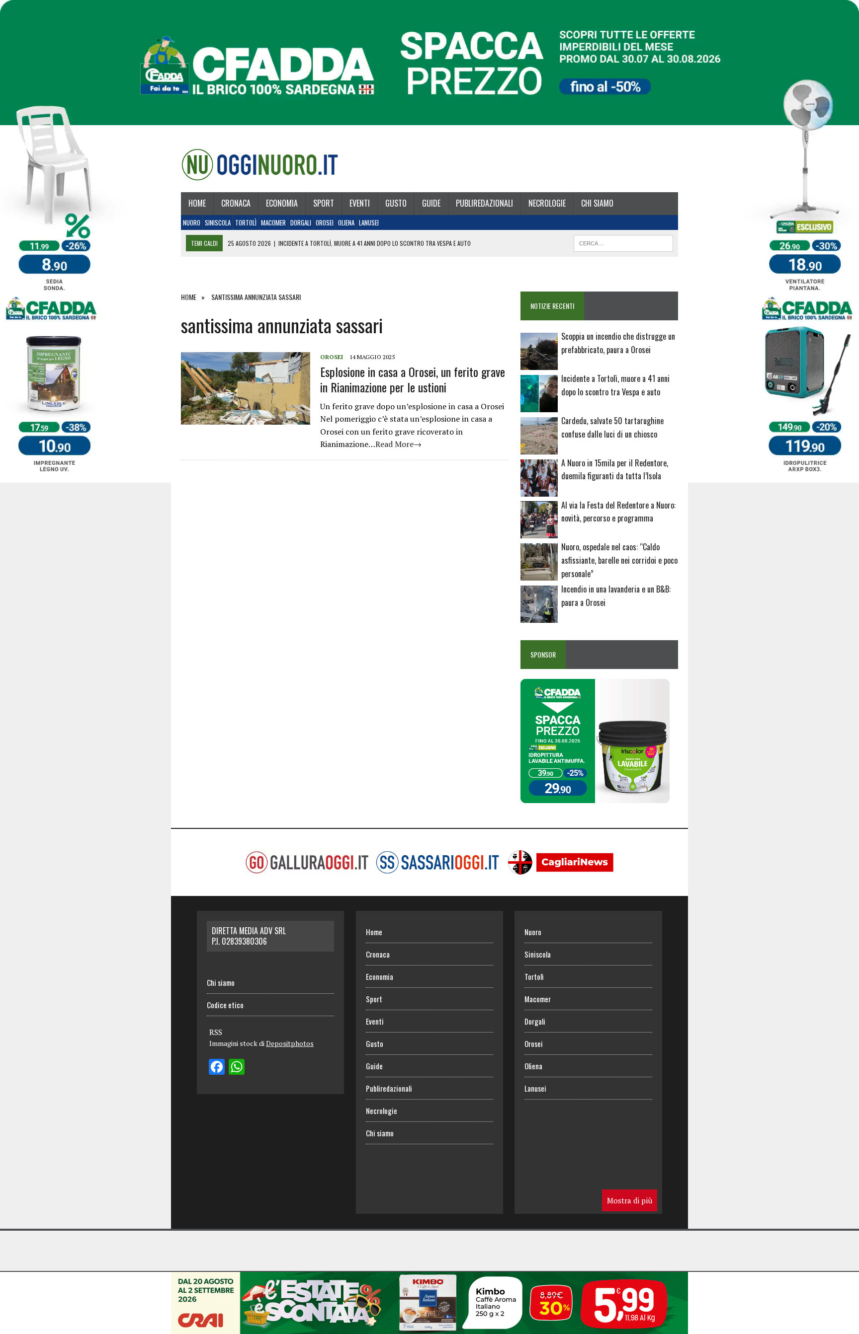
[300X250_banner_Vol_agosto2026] (595, 796)
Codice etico (225, 1004)
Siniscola (218, 222)
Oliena (346, 222)
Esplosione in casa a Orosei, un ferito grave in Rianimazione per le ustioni (412, 379)
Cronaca (236, 203)
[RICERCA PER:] (623, 242)
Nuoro (191, 222)
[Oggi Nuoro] (260, 164)
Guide (431, 203)
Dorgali (300, 222)
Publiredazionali (484, 203)
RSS (215, 1032)
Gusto (396, 203)
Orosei (325, 222)
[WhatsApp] (237, 1068)
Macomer (273, 222)
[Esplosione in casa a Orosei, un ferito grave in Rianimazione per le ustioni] (245, 418)
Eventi (359, 203)
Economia (282, 203)
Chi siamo (597, 203)
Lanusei (369, 222)
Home (197, 203)
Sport (323, 203)
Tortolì (246, 222)
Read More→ (398, 444)
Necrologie (547, 203)
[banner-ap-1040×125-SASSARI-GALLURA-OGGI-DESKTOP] (429, 1327)
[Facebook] (217, 1068)
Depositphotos (290, 1043)
